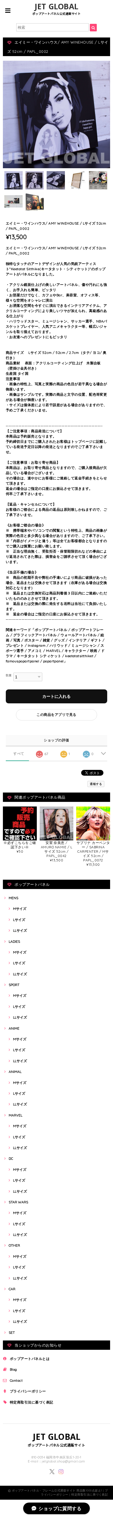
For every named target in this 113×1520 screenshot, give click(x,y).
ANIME (14, 1028)
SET (12, 1332)
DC (11, 1158)
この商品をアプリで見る (56, 714)
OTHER (14, 1245)
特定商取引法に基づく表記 (31, 1402)
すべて (18, 753)
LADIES (14, 941)
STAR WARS (18, 1202)
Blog (13, 1369)
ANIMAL (15, 1071)
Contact (16, 1380)
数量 (9, 675)
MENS (13, 898)
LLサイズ (20, 930)
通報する (96, 784)
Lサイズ (19, 919)
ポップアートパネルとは (30, 1358)
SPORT (14, 985)
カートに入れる (56, 696)
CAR (12, 1289)
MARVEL (15, 1115)
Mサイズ (19, 908)
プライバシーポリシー (28, 1391)
